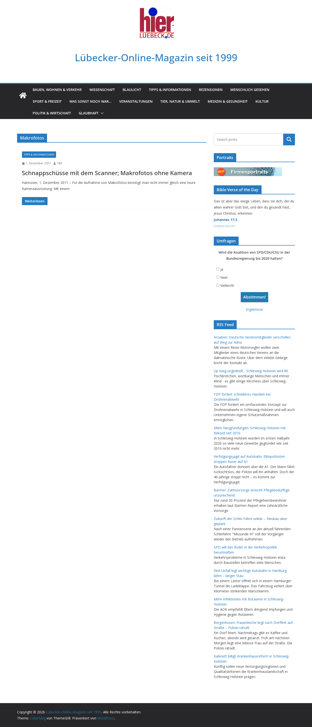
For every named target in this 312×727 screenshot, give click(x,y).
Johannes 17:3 (225, 219)
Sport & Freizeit (47, 101)
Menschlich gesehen (249, 89)
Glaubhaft (88, 113)
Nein (224, 277)
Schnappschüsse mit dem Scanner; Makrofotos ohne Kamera (107, 173)
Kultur (262, 101)
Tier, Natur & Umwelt (180, 101)
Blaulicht (132, 89)
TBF (59, 163)
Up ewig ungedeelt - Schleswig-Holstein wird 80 (251, 370)
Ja (221, 269)
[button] (101, 113)
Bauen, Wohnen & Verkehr (57, 89)
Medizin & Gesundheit (228, 101)
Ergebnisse (254, 309)
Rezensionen (211, 89)
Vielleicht (227, 285)
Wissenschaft (102, 89)
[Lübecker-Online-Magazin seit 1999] (23, 95)
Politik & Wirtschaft (52, 113)
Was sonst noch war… (90, 101)
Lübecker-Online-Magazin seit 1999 (156, 57)
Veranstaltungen (136, 101)
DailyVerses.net (224, 226)
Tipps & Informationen (170, 89)
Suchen (289, 139)
